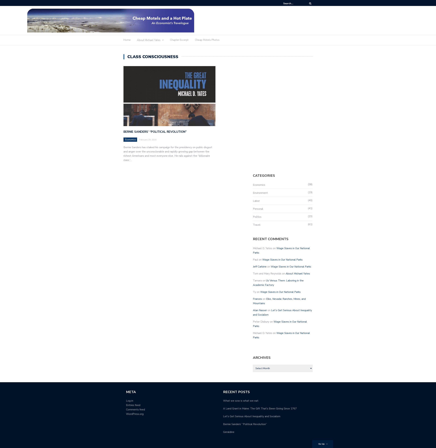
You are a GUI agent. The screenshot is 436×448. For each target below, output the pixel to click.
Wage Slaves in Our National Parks (282, 259)
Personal (258, 209)
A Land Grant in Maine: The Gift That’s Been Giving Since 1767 (260, 408)
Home (127, 40)
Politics (257, 217)
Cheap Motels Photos (207, 40)
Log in (129, 400)
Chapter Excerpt (179, 40)
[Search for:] (294, 3)
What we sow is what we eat (240, 400)
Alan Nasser (260, 310)
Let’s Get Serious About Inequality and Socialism (251, 416)
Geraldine (228, 432)
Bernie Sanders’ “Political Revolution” (155, 132)
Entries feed (133, 405)
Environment (260, 193)
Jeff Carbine (260, 266)
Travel (256, 225)
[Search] (310, 3)
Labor (256, 201)
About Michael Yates (148, 40)
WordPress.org (135, 414)
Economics (130, 139)
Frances (257, 299)
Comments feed (135, 409)
